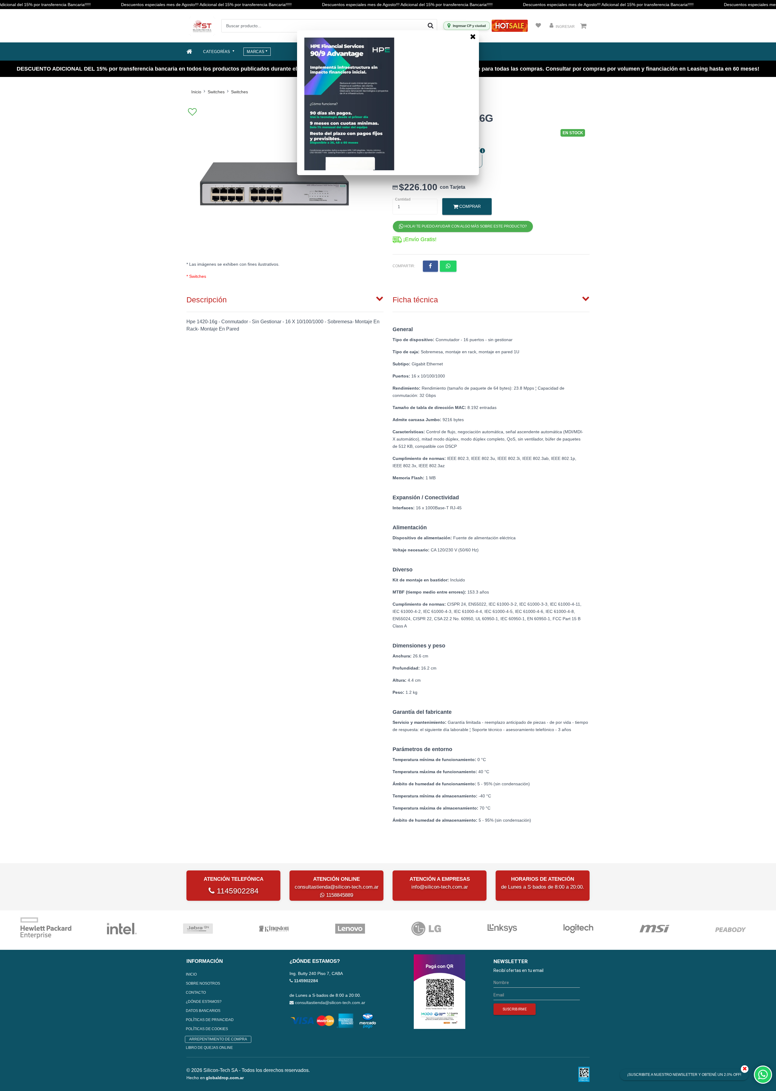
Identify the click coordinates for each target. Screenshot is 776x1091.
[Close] (473, 36)
